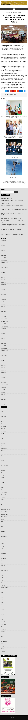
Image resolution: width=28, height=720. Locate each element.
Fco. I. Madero (4, 492)
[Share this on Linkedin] (22, 91)
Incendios (3, 531)
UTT (2, 643)
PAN (2, 575)
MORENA (3, 568)
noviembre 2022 (4, 350)
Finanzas (3, 497)
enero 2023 (3, 345)
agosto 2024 (3, 299)
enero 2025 (3, 287)
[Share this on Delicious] (24, 91)
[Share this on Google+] (11, 91)
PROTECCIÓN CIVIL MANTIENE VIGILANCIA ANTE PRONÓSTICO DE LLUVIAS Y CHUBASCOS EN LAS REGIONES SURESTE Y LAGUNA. (13, 202)
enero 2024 (3, 316)
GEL (2, 504)
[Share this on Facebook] (8, 91)
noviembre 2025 (4, 262)
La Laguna (3, 546)
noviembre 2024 (4, 291)
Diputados (3, 470)
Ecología (3, 475)
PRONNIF (3, 585)
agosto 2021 (3, 387)
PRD (2, 580)
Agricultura (3, 409)
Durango (3, 472)
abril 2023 (3, 338)
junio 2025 (3, 274)
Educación (3, 480)
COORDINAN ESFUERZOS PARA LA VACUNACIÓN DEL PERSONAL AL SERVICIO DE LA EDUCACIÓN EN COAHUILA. (14, 18)
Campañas (3, 423)
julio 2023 (3, 331)
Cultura (2, 458)
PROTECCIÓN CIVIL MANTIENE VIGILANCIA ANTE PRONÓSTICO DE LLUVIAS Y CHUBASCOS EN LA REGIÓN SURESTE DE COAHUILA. (13, 231)
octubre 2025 (3, 265)
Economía (3, 477)
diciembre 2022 (4, 348)
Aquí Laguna (3, 416)
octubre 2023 (3, 323)
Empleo (2, 487)
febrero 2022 (3, 372)
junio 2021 (3, 392)
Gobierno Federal (4, 514)
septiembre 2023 (4, 326)
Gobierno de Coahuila (14, 12)
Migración (3, 565)
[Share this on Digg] (20, 91)
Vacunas (19, 12)
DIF (2, 467)
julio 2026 (3, 243)
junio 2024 (3, 304)
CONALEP (3, 443)
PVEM (2, 592)
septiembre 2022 (4, 355)
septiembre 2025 (4, 267)
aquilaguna (10, 24)
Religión (2, 594)
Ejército (2, 482)
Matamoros (3, 558)
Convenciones (4, 448)
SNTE (2, 619)
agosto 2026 (3, 240)
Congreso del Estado (5, 445)
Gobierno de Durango (5, 511)
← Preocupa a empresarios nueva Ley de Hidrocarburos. (12, 181)
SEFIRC (2, 609)
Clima (2, 438)
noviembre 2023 (4, 321)
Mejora (2, 560)
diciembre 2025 (4, 260)
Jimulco (2, 543)
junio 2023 (3, 333)
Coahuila (8, 12)
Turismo (3, 631)
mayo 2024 (3, 306)
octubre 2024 (3, 294)
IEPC (2, 526)
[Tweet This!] (6, 91)
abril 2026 (3, 250)
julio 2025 (3, 272)
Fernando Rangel (4, 494)
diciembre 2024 (4, 289)
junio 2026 (3, 245)
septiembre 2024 (4, 296)
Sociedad (3, 621)
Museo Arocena (4, 570)
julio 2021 (3, 389)
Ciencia (2, 436)
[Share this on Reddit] (15, 91)
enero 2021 (3, 404)
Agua (2, 411)
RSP (2, 597)
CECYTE (2, 433)
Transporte (3, 629)
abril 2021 (3, 397)
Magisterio (3, 553)
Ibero (2, 521)
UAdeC (2, 636)
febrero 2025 (3, 284)
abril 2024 (3, 309)
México (2, 563)
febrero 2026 (3, 255)
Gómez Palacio (4, 516)
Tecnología (3, 624)
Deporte (2, 462)
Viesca (2, 648)
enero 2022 (3, 375)
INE (2, 533)
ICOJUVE (3, 524)
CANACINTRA (4, 426)
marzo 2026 (3, 252)
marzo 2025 (3, 282)
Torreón (2, 626)
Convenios (3, 450)
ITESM (2, 541)
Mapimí (2, 555)
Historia (2, 519)
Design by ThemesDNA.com (14, 719)
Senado (2, 614)
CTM (2, 455)
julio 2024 (3, 301)
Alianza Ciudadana (4, 414)
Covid (2, 453)
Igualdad (2, 528)
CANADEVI (3, 431)
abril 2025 (3, 279)
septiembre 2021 (4, 384)
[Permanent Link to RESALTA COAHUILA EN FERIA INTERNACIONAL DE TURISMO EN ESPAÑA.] (14, 147)
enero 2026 (3, 257)
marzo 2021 (3, 399)
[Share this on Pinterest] (13, 91)
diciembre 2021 (4, 377)
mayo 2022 (3, 365)
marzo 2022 (3, 370)
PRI (1, 582)
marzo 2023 (3, 340)
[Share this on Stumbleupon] (18, 91)
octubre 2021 (3, 382)
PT (1, 590)
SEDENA (3, 607)
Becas (2, 421)
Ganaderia (3, 502)
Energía (2, 489)
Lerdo (2, 548)
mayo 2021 (3, 394)
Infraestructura (4, 536)
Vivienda (3, 651)
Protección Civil (4, 587)
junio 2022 (3, 362)
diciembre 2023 (4, 318)
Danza (2, 460)
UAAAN (2, 634)
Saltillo (2, 599)
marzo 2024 (3, 311)
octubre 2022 (3, 353)
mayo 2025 (3, 277)
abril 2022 (3, 367)
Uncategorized (4, 641)
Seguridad (3, 612)
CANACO (3, 428)
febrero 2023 (3, 343)
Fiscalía (2, 499)
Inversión (3, 538)
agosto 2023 (3, 328)
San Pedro (3, 604)
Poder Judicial (4, 577)
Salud (2, 602)
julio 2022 (3, 360)
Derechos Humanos (5, 465)
